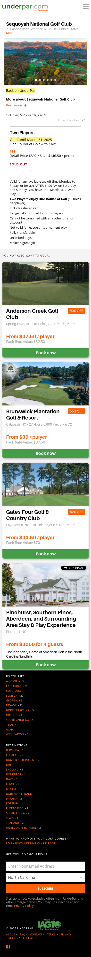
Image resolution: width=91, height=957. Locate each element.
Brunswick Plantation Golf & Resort (33, 414)
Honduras (13, 774)
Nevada (11, 705)
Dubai (10, 764)
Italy (9, 779)
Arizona (11, 681)
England (12, 769)
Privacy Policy (24, 905)
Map (9, 33)
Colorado (13, 690)
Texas (10, 724)
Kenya (10, 784)
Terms (51, 934)
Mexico (11, 789)
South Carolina (17, 720)
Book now (46, 352)
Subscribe (46, 889)
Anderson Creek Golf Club (32, 314)
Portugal (13, 803)
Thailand (12, 823)
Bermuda (12, 750)
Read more (14, 105)
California (13, 686)
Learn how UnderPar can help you (31, 843)
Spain (10, 818)
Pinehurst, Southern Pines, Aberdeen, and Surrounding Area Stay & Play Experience (41, 618)
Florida (11, 695)
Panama (11, 798)
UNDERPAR (25, 928)
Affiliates (29, 938)
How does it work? (71, 120)
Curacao (12, 755)
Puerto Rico (15, 808)
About (10, 934)
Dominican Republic (20, 760)
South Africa (15, 813)
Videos (13, 938)
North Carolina (17, 710)
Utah (9, 729)
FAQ (22, 934)
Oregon (11, 715)
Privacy (65, 934)
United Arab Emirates (21, 827)
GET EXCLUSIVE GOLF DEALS (26, 854)
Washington (15, 734)
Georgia (12, 700)
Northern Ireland (19, 793)
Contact (36, 934)
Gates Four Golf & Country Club (27, 515)
